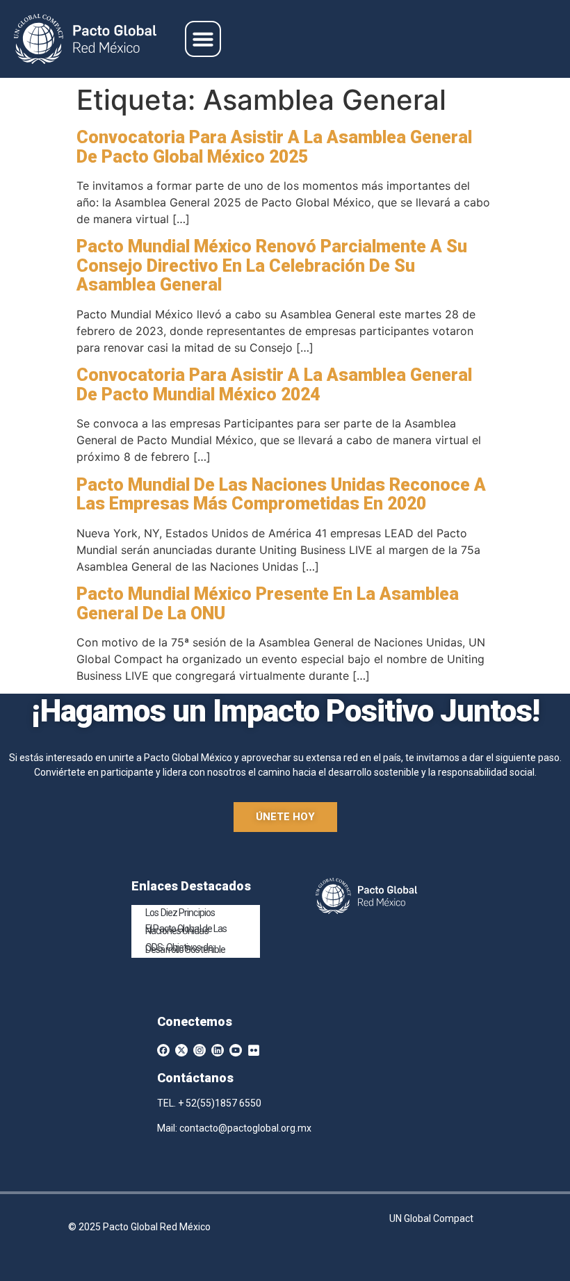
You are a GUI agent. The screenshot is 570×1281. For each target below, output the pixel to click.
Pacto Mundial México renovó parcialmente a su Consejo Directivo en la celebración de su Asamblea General (271, 265)
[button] (203, 39)
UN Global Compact (431, 1218)
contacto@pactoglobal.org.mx (245, 1128)
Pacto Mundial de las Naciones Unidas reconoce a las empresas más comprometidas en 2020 (281, 494)
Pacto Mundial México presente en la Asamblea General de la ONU (267, 603)
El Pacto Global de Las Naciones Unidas (186, 929)
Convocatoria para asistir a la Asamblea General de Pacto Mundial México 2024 (274, 385)
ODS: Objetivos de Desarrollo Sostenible (185, 948)
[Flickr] (253, 1050)
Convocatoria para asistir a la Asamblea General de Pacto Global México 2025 (274, 147)
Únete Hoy (285, 816)
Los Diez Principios (180, 912)
